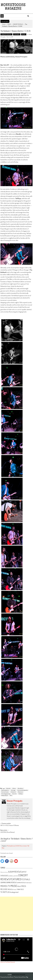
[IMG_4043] (11, 556)
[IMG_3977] (11, 692)
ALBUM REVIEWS (14, 871)
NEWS (19, 886)
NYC (11, 795)
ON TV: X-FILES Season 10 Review (9, 825)
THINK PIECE (20, 889)
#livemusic (20, 792)
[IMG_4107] (11, 420)
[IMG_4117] (11, 353)
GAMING (3, 882)
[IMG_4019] (11, 579)
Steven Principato (14, 801)
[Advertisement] (16, 914)
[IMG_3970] (11, 715)
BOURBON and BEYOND (13, 876)
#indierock (13, 792)
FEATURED (16, 34)
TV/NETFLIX (4, 892)
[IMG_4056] (11, 511)
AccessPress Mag (23, 977)
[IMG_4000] (11, 601)
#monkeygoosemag (5, 793)
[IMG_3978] (11, 669)
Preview (14, 889)
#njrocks (14, 793)
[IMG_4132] (11, 737)
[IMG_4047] (11, 534)
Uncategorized (13, 892)
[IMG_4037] (11, 330)
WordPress (10, 977)
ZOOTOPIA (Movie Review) (7, 832)
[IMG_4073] (11, 488)
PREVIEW (10, 889)
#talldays (21, 793)
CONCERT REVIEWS (18, 24)
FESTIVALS (25, 879)
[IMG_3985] (11, 624)
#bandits (8, 788)
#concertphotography (22, 790)
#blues (14, 788)
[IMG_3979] (11, 647)
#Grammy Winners (4, 872)
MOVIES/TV (5, 886)
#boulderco (20, 788)
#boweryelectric (5, 790)
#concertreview (5, 792)
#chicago (13, 790)
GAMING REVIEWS (11, 882)
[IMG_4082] (11, 466)
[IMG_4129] (11, 760)
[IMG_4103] (11, 443)
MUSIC (9, 24)
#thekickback (4, 795)
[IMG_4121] (11, 375)
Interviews (29, 882)
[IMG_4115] (11, 398)
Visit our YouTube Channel (7, 962)
